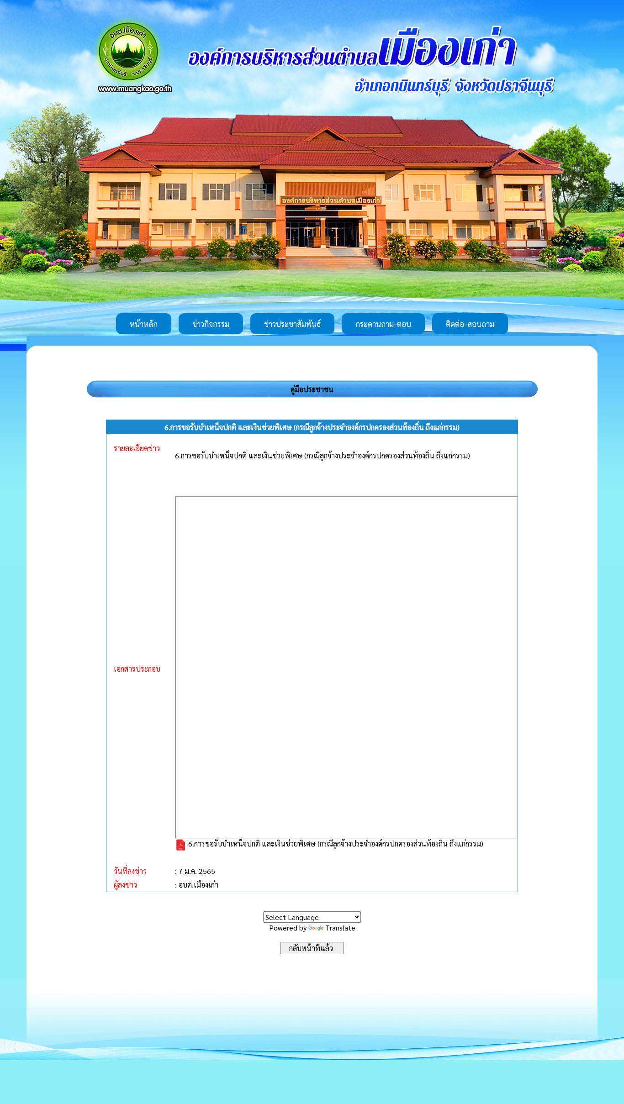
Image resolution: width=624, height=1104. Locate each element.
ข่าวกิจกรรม (210, 324)
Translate (340, 927)
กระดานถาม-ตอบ (383, 324)
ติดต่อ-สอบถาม (470, 324)
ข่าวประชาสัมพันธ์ (292, 324)
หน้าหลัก (144, 324)
